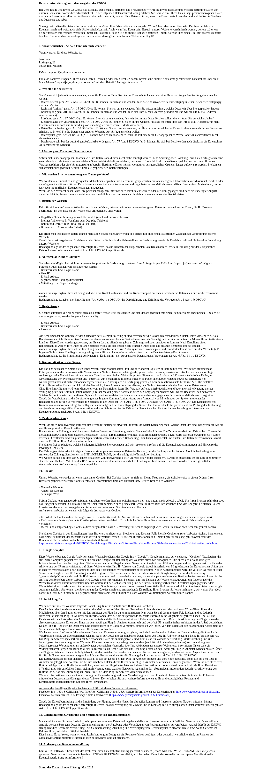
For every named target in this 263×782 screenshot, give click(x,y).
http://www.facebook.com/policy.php (197, 691)
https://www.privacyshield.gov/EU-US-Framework (139, 695)
